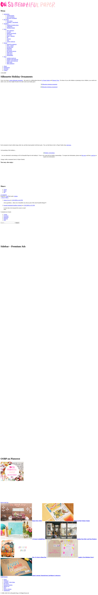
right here (68, 145)
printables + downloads (12, 22)
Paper (5, 56)
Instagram (6, 217)
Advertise (6, 69)
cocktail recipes (10, 15)
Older (7, 197)
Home (5, 579)
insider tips (9, 49)
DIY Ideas (6, 19)
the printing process (11, 51)
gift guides (9, 34)
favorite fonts (10, 47)
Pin (4, 192)
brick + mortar (10, 45)
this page (84, 155)
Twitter (5, 214)
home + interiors (11, 36)
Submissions (7, 67)
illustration (9, 48)
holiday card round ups (12, 60)
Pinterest (6, 218)
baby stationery (10, 30)
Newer (3, 197)
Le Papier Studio (46, 80)
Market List (6, 586)
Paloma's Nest (55, 80)
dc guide (9, 32)
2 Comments (4, 194)
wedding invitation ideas (13, 25)
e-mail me (93, 155)
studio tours (9, 52)
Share (5, 191)
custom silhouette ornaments (16, 80)
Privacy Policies (7, 589)
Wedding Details (11, 27)
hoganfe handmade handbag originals (13, 205)
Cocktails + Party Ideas (9, 582)
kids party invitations (12, 18)
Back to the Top (4, 502)
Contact (5, 70)
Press (5, 587)
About (5, 66)
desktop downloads (11, 33)
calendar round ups (11, 58)
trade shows (9, 54)
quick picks (9, 62)
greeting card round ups (12, 59)
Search (17, 222)
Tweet (5, 189)
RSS (5, 220)
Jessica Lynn (7, 200)
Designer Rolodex (8, 585)
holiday (16, 196)
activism (9, 38)
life (7, 37)
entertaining (6, 14)
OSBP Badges (4, 577)
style (8, 40)
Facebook (6, 216)
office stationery (10, 63)
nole (7, 196)
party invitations (10, 16)
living (5, 29)
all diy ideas (9, 21)
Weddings (6, 23)
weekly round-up (11, 41)
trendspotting (10, 55)
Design (5, 43)
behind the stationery (12, 44)
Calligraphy (9, 26)
